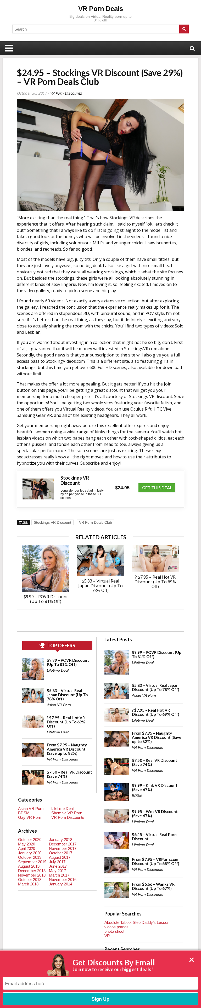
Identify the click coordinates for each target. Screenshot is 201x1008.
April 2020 (26, 848)
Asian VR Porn (59, 705)
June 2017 (58, 866)
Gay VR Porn (29, 817)
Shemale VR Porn (66, 813)
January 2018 (60, 839)
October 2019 (29, 857)
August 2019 (29, 866)
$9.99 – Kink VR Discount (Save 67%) (154, 787)
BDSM (24, 813)
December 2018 (32, 870)
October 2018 (29, 879)
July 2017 (57, 862)
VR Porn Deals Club (95, 522)
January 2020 (29, 853)
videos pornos (116, 927)
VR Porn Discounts (66, 93)
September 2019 (32, 862)
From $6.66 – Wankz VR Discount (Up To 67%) (153, 886)
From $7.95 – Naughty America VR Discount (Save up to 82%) (67, 749)
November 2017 (62, 848)
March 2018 (28, 884)
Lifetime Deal (58, 670)
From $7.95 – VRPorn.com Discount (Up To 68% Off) (155, 861)
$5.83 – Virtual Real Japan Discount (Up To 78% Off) (100, 585)
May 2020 (26, 844)
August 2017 (59, 857)
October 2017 (60, 853)
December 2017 (62, 844)
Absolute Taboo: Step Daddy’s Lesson (136, 922)
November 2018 (32, 875)
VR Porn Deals (100, 9)
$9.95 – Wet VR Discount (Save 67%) (155, 813)
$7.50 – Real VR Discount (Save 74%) (69, 774)
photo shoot (114, 931)
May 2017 (57, 870)
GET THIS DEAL (157, 487)
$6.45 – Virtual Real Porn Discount (154, 836)
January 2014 (60, 884)
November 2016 (62, 879)
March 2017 (59, 875)
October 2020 (29, 839)
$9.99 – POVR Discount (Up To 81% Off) (46, 599)
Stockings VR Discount (52, 522)
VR (107, 936)
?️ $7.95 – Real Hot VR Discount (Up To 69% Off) (155, 581)
